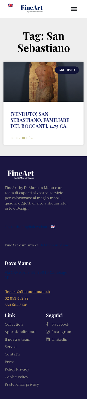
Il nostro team (17, 339)
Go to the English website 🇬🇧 (30, 226)
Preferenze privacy (22, 384)
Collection (14, 324)
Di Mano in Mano (54, 245)
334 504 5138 (16, 304)
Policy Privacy (17, 369)
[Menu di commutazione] (74, 9)
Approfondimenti (20, 331)
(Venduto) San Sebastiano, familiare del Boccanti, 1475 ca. (39, 119)
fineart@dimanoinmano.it (27, 291)
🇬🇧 (10, 5)
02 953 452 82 (17, 298)
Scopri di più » (21, 138)
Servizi (10, 346)
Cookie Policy (16, 376)
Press (10, 361)
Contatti (12, 354)
